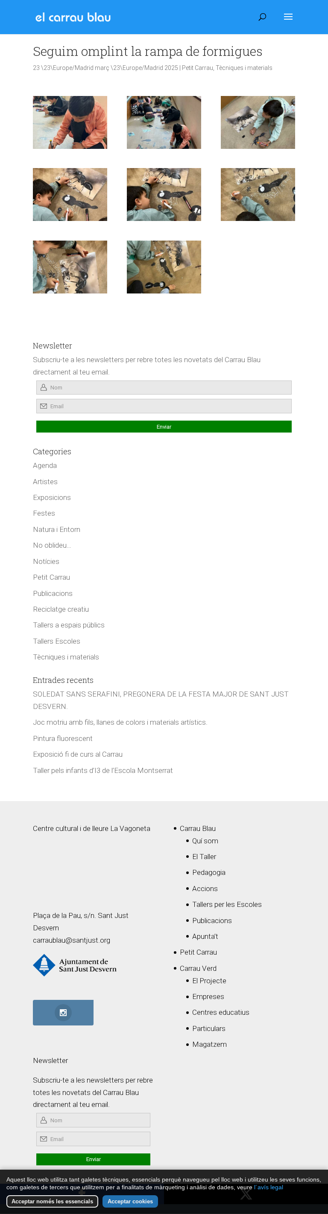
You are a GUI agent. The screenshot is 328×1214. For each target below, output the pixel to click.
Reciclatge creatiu (61, 609)
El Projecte (209, 980)
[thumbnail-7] (258, 194)
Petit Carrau (197, 67)
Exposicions (52, 497)
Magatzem (209, 1044)
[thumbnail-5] (70, 194)
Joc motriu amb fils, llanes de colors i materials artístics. (120, 722)
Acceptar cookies (130, 1201)
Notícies (46, 561)
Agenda (45, 465)
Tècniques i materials (244, 67)
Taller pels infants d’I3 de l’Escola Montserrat (103, 770)
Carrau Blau (198, 828)
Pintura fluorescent (63, 738)
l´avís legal (268, 1187)
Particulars (209, 1028)
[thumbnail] (164, 122)
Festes (44, 513)
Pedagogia (209, 872)
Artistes (45, 481)
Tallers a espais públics (69, 625)
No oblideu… (52, 545)
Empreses (208, 996)
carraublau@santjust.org (71, 940)
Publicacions (53, 593)
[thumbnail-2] (258, 122)
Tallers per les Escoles (227, 904)
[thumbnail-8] (70, 267)
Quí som (205, 840)
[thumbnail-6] (164, 194)
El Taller (204, 856)
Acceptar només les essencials (52, 1201)
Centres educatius (220, 1012)
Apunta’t (205, 936)
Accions (205, 888)
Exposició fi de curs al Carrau (78, 754)
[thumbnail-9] (164, 267)
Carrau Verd (198, 968)
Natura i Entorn (56, 529)
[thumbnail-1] (70, 122)
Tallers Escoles (56, 641)
